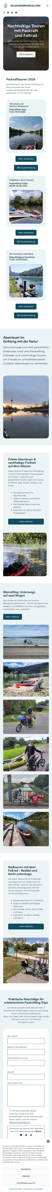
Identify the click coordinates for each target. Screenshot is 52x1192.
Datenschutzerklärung (19, 1122)
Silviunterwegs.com (25, 5)
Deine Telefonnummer (17, 1058)
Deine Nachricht (14, 1083)
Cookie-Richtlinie (15, 1189)
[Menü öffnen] (47, 5)
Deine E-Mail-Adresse (17, 1047)
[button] (48, 1141)
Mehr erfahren (26, 54)
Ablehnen (26, 1176)
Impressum (38, 1189)
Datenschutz (28, 1189)
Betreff (10, 1072)
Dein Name (12, 1036)
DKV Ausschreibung (26, 168)
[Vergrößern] (39, 119)
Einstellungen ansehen (26, 1183)
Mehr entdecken (26, 159)
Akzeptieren (26, 1169)
